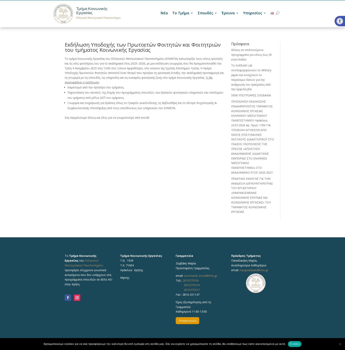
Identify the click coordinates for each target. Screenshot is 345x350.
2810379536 (191, 280)
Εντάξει (295, 343)
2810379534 (192, 285)
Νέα (164, 13)
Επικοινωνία (187, 321)
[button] (340, 21)
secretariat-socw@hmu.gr (200, 276)
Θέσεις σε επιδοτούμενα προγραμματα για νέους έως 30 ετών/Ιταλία (251, 54)
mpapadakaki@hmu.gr (254, 270)
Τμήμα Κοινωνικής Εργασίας (91, 10)
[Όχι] (340, 344)
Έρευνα (228, 13)
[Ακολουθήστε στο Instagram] (77, 297)
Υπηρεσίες (252, 13)
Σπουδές (205, 13)
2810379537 (192, 290)
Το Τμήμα (180, 13)
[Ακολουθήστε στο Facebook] (68, 297)
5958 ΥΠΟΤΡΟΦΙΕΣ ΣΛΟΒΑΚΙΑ (251, 95)
